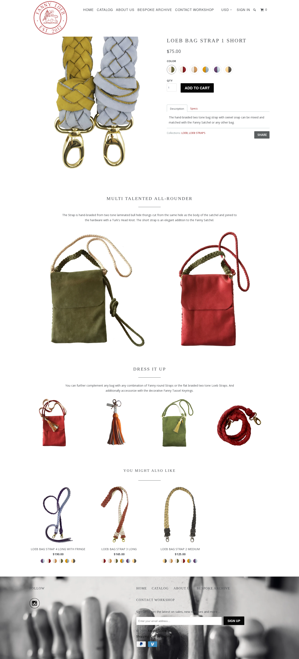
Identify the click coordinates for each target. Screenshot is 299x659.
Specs (194, 108)
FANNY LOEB (157, 631)
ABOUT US (125, 9)
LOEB (184, 133)
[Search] (255, 9)
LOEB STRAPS (197, 133)
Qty (169, 80)
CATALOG (105, 9)
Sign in (243, 9)
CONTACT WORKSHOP (194, 9)
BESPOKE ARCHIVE (154, 9)
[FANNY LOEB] (50, 18)
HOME (88, 9)
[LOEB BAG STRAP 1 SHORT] (96, 103)
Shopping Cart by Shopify (153, 636)
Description (177, 108)
